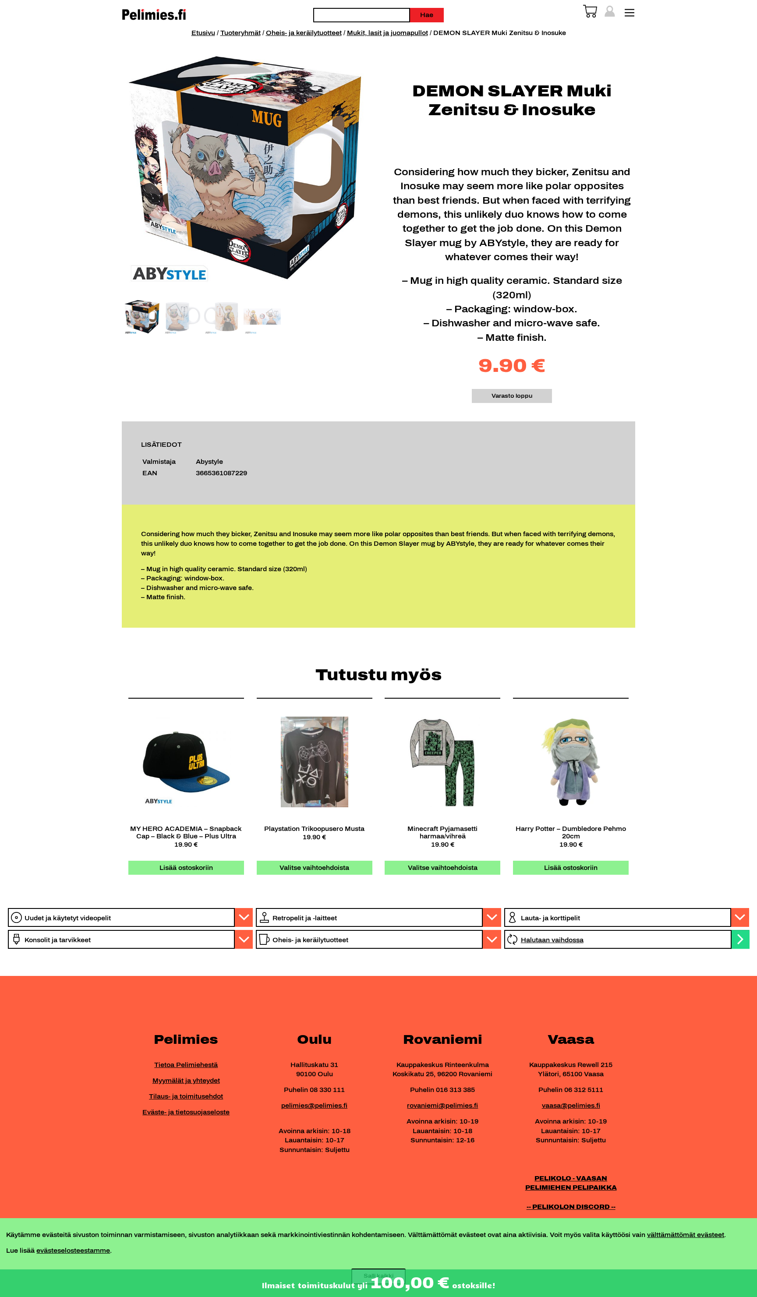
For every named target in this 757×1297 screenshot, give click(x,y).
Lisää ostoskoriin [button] (186, 867)
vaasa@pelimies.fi (571, 1105)
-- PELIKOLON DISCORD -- (571, 1206)
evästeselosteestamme (73, 1250)
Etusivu (203, 32)
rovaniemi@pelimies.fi (442, 1105)
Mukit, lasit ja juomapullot (387, 32)
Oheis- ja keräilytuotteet (304, 32)
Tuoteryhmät (240, 32)
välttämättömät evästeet (685, 1234)
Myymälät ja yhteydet (186, 1080)
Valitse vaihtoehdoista (314, 867)
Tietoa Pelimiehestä (186, 1064)
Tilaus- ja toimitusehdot (186, 1096)
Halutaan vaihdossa (552, 940)
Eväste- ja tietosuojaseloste (186, 1112)
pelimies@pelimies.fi (314, 1105)
